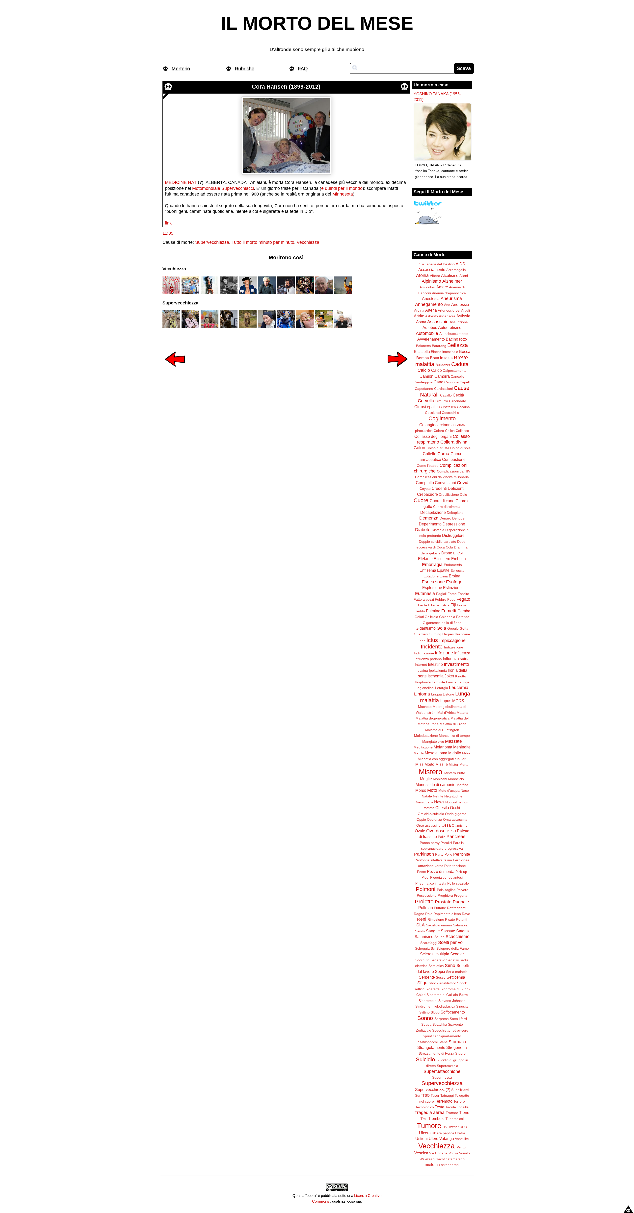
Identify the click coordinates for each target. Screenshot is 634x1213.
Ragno (419, 914)
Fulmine (433, 611)
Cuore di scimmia (446, 507)
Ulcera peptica (443, 1133)
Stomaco (457, 1041)
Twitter (453, 1127)
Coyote (425, 489)
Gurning (435, 634)
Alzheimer (452, 281)
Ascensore (447, 316)
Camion (426, 376)
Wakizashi (427, 1159)
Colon (419, 447)
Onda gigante (455, 814)
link (168, 223)
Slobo (435, 1012)
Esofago (454, 581)
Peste (421, 872)
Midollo (454, 753)
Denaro (445, 518)
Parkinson (424, 854)
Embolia (458, 558)
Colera (439, 431)
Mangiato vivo (433, 741)
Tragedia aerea (430, 1112)
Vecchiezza (308, 242)
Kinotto (460, 676)
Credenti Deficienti (448, 488)
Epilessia (457, 570)
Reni (421, 919)
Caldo (436, 370)
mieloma (432, 1164)
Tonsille (463, 1107)
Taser (435, 1095)
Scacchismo (458, 936)
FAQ (303, 68)
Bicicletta (422, 351)
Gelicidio (431, 617)
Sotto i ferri (458, 1019)
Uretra (460, 1133)
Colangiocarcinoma (436, 424)
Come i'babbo (428, 466)
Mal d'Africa (446, 713)
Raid (428, 914)
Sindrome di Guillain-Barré (447, 995)
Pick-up (461, 872)
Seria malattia (457, 972)
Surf (418, 1095)
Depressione (454, 524)
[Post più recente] (174, 370)
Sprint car (430, 1036)
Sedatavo (437, 960)
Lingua (436, 694)
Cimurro (441, 401)
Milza (466, 753)
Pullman (425, 907)
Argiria (419, 310)
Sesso (441, 977)
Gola (441, 628)
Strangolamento (431, 1047)
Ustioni (421, 1138)
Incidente (432, 647)
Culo (463, 494)
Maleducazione (426, 736)
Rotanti (461, 919)
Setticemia (456, 977)
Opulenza (434, 819)
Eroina (454, 576)
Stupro (460, 1053)
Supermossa (442, 1077)
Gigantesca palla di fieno (442, 623)
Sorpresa (441, 1019)
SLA (420, 924)
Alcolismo (449, 275)
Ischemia (436, 676)
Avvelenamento (431, 339)
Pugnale (461, 901)
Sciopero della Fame (452, 948)
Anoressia (460, 304)
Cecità (458, 395)
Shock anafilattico (442, 983)
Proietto (424, 901)
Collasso (462, 431)
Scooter (457, 954)
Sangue (433, 931)
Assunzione (459, 322)
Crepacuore (427, 494)
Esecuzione (433, 581)
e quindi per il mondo (342, 188)
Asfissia (463, 316)
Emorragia (432, 564)
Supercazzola (447, 1066)
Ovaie (420, 831)
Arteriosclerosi (449, 310)
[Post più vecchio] (397, 370)
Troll (424, 1119)
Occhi (455, 807)
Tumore (429, 1126)
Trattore (452, 1113)
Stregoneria (456, 1047)
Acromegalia (456, 270)
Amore (442, 287)
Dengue (458, 518)
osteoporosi (450, 1165)
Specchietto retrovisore (450, 1030)
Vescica (421, 1153)
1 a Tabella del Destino (437, 264)
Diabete (422, 529)
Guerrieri (421, 634)
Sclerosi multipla (434, 954)
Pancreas (456, 836)
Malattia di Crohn (453, 724)
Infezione (444, 652)
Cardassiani (443, 389)
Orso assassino (428, 825)
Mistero (430, 772)
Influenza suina (456, 658)
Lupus (445, 700)
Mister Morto (459, 765)
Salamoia (460, 925)
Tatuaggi (447, 1095)
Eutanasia (425, 593)
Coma (443, 453)
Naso (465, 790)
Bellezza (457, 345)
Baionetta (423, 346)
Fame (452, 594)
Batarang (439, 346)
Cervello (426, 400)
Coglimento (442, 418)
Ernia (444, 576)
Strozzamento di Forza (436, 1053)
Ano (447, 305)
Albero (435, 276)
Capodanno (424, 389)
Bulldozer (443, 365)
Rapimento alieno (447, 914)
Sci (433, 948)
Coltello (429, 453)
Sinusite (462, 1006)
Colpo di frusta (437, 448)
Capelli (465, 382)
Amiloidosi (427, 287)
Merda (419, 753)
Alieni (463, 276)
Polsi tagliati (446, 890)
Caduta (460, 364)
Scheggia (422, 948)
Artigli (465, 310)
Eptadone (431, 576)
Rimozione (435, 919)
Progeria (460, 895)
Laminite (438, 682)
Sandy (420, 931)
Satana (462, 931)
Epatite (443, 570)
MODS (458, 700)
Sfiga (422, 982)
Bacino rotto (456, 339)
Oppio (421, 819)
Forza (461, 605)
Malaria (462, 713)
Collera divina (453, 442)
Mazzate (453, 741)
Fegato (463, 599)
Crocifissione (449, 494)
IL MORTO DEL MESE (317, 23)
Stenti (443, 1042)
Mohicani (440, 779)
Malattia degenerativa (432, 718)
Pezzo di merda (440, 871)
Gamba (463, 611)
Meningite (462, 747)
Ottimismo (460, 825)
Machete (425, 707)
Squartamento (450, 1036)
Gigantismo (426, 628)
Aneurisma (451, 298)
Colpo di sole (460, 448)
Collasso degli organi (433, 436)
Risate (450, 919)
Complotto (425, 482)
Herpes (448, 634)
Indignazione (424, 653)
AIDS (460, 264)
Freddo (419, 611)
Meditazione (423, 747)
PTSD (451, 831)
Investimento (456, 664)
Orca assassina (455, 819)
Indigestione (453, 647)
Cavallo (446, 395)
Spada (426, 1024)
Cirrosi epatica (427, 406)
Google (453, 628)
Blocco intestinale (444, 352)
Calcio (424, 370)
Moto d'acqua (449, 790)
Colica (450, 431)
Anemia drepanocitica (449, 293)
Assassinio (438, 321)
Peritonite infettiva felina (433, 860)
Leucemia (458, 687)
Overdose (436, 830)
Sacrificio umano (439, 925)
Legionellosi (425, 688)
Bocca (464, 351)
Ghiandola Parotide (454, 617)
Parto (439, 854)
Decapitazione (433, 512)
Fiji (453, 605)
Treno (464, 1112)
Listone (448, 694)
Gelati (419, 617)
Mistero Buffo (454, 773)
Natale (427, 796)
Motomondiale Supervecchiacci (223, 188)
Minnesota (342, 194)
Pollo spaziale (458, 883)
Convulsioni (445, 482)
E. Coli (458, 553)
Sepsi (440, 971)
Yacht (440, 1159)
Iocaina (422, 670)
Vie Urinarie (438, 1153)
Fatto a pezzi (424, 599)
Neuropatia (424, 802)
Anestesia (431, 298)
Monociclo (456, 779)
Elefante (425, 558)
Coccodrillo (450, 413)
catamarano (455, 1159)
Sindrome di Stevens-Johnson (442, 1001)
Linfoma (422, 694)
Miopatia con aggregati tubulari (442, 759)
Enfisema (428, 570)
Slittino (424, 1012)
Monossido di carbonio (435, 784)
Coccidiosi (433, 413)
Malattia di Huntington (442, 730)
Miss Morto (424, 764)
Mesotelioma (436, 753)
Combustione (454, 459)
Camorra (442, 376)
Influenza (462, 653)
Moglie (426, 778)
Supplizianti (460, 1090)
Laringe (463, 682)
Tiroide (450, 1107)
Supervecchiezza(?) (432, 1089)
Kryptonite (423, 682)
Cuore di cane (442, 500)
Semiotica (436, 966)
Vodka (453, 1153)
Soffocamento (453, 1012)
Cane (438, 382)
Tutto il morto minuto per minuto (263, 242)
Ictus (432, 640)
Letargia (441, 688)
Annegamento (429, 304)
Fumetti (448, 610)
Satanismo (424, 936)
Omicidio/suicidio (431, 814)
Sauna (439, 937)
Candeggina (423, 382)
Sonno (425, 1018)
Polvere (462, 890)
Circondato (457, 401)
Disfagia (438, 530)
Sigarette (432, 989)
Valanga (446, 1138)
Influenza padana (428, 659)
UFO (463, 1127)
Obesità (442, 807)
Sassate (448, 931)
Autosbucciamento (453, 334)
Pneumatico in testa (430, 883)
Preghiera (445, 895)
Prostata (443, 901)
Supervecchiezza (212, 242)
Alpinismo (431, 281)
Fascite (463, 594)
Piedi (425, 877)
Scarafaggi (428, 943)
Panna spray (430, 843)
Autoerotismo (449, 327)
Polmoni (425, 889)
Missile (441, 764)
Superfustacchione (441, 1071)
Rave (466, 914)
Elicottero (442, 558)
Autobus (430, 327)
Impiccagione (452, 640)
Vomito (464, 1153)
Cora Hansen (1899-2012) (286, 87)
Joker (449, 676)
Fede (451, 599)
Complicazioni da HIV (453, 471)
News (439, 802)
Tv (445, 1127)
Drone (446, 553)
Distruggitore (453, 535)
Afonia (422, 275)
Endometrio (453, 565)
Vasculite (462, 1139)
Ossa (446, 825)
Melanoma (443, 747)
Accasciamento (431, 269)
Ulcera (425, 1133)
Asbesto (431, 316)
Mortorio (181, 68)
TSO (426, 1095)
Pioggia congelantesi (446, 877)
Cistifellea (448, 407)
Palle (442, 837)
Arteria (431, 310)
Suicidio (425, 1059)
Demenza (428, 518)
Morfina (462, 785)
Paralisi (446, 843)
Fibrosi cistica (438, 605)
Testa (439, 1107)
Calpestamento (455, 370)
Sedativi (452, 960)
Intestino (435, 664)
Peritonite (461, 854)
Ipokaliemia (438, 670)
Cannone (451, 382)
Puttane (440, 908)
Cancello (457, 376)
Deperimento (430, 524)
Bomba (422, 358)
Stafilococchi (428, 1042)
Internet (421, 665)
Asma (421, 322)
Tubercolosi (455, 1119)
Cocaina (463, 407)
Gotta (464, 628)
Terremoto (443, 1101)
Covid (462, 482)
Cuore (421, 500)
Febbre (440, 599)
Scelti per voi (451, 942)
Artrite (419, 316)
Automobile (427, 333)
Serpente (427, 977)
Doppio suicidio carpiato (437, 542)
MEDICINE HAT (181, 182)
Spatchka (439, 1024)
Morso (420, 790)
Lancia (451, 682)
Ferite (422, 605)
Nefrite (438, 796)
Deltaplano (455, 513)
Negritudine (453, 796)
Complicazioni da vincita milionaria (442, 477)
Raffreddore (456, 908)
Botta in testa (441, 358)
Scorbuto (422, 960)
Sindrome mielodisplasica (435, 1006)
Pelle (448, 854)
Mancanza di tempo (454, 736)
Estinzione (452, 587)
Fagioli (441, 594)
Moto (432, 790)
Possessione (427, 895)
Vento (461, 1147)
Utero (433, 1138)
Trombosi (436, 1118)
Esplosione (432, 587)
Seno (450, 965)
